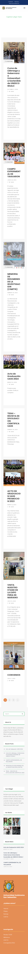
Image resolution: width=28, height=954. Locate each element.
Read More (13, 133)
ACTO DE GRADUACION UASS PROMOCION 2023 (14, 496)
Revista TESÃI (8, 934)
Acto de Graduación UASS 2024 (14, 376)
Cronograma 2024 (9, 943)
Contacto (10, 1)
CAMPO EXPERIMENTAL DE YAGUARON (14, 172)
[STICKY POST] (14, 52)
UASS (12, 91)
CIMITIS (6, 940)
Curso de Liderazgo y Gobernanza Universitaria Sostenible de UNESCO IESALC (14, 77)
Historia (6, 908)
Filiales (6, 911)
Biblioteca (7, 937)
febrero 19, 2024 (12, 292)
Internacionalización (14, 3)
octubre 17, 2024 (12, 89)
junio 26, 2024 (11, 180)
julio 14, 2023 (11, 601)
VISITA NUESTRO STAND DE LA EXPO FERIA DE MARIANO (12, 591)
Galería (6, 916)
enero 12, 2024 (11, 504)
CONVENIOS (13, 674)
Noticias (17, 1)
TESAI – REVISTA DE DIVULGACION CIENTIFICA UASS (13, 419)
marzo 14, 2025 (12, 382)
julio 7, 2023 (11, 678)
